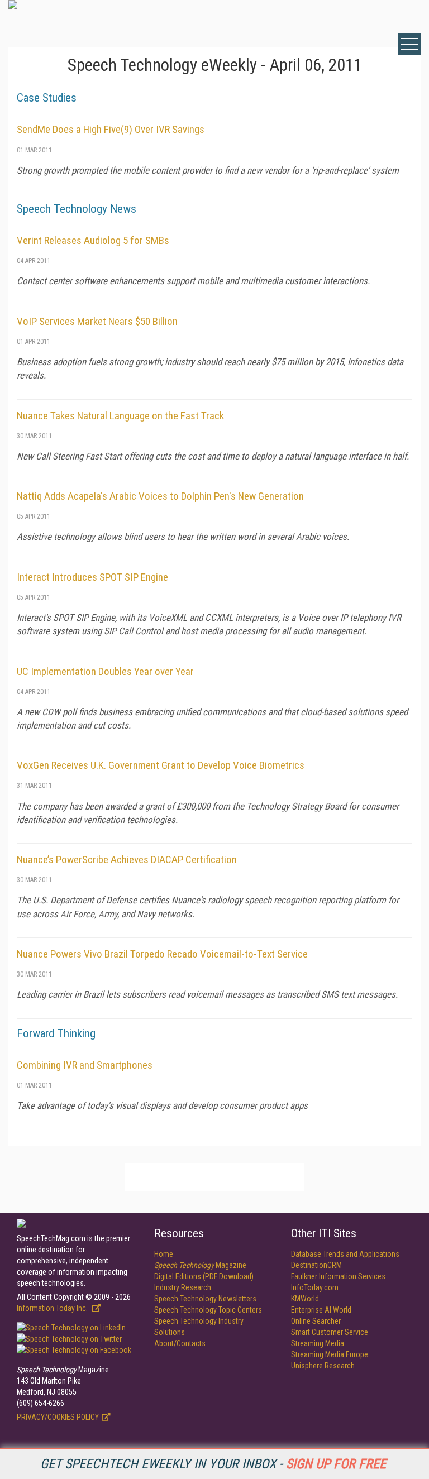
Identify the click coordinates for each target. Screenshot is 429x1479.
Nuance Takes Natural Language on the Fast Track (120, 415)
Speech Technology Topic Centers (208, 1309)
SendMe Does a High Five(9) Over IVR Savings (110, 129)
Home (163, 1254)
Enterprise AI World (321, 1309)
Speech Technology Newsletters (205, 1298)
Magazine (200, 1265)
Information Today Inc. (53, 1308)
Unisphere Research (323, 1365)
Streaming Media (317, 1343)
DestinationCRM (316, 1265)
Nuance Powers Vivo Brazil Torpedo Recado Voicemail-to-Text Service (162, 953)
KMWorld (305, 1298)
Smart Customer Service (329, 1332)
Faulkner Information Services (338, 1276)
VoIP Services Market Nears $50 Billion (97, 321)
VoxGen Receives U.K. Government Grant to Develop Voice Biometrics (160, 765)
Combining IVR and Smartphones (84, 1065)
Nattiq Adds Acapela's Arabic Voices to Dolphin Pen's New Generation (160, 496)
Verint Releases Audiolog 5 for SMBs (93, 240)
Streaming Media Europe (329, 1354)
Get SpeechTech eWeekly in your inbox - (213, 1464)
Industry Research (182, 1287)
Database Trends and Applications (345, 1254)
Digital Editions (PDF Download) (204, 1276)
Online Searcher (316, 1321)
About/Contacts (180, 1343)
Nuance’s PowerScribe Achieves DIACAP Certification (127, 859)
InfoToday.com (315, 1287)
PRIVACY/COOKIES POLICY (58, 1417)
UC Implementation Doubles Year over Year (105, 671)
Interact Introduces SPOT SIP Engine (92, 577)
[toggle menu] (409, 44)
